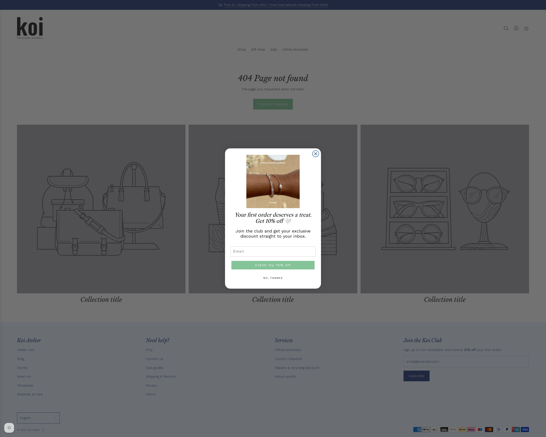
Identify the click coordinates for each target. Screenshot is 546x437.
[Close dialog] (315, 154)
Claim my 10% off (273, 265)
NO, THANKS (273, 277)
